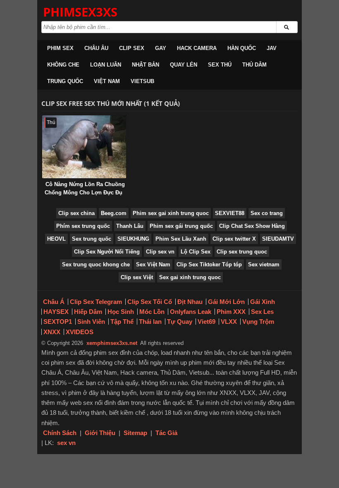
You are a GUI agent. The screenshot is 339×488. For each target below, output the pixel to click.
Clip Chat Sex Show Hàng (252, 226)
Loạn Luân (105, 65)
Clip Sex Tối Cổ (149, 301)
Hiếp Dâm (88, 311)
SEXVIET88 (229, 213)
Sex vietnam (263, 264)
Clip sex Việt (137, 277)
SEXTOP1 (57, 321)
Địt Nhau (190, 301)
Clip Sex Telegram (96, 301)
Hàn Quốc (241, 48)
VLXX (229, 321)
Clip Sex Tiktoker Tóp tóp (209, 264)
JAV (272, 48)
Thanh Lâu (129, 226)
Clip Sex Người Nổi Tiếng (107, 252)
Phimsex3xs (80, 12)
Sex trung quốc (91, 239)
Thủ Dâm (254, 65)
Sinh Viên (91, 321)
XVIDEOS (79, 331)
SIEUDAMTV (278, 239)
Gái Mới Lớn (226, 301)
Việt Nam (107, 81)
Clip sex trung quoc (242, 252)
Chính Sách (59, 432)
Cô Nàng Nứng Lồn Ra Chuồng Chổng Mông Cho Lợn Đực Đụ (85, 188)
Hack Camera (197, 48)
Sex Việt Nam (153, 264)
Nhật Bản (145, 65)
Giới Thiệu (100, 432)
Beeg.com (114, 213)
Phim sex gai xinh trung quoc (171, 213)
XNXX (51, 331)
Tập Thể (122, 321)
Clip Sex (131, 48)
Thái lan (150, 321)
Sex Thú (220, 65)
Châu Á (53, 301)
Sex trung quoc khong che (96, 264)
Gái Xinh (262, 301)
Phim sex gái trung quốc (181, 226)
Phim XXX (231, 311)
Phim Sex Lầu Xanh (180, 239)
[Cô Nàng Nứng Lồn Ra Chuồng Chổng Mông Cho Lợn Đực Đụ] (84, 147)
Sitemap (135, 432)
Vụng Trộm (258, 321)
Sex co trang (267, 213)
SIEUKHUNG (133, 239)
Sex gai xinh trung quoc (190, 277)
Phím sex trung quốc (83, 226)
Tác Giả (166, 432)
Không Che (63, 65)
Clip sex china (76, 213)
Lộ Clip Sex (195, 252)
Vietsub (142, 81)
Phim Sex (60, 48)
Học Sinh (120, 311)
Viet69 (206, 321)
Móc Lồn (152, 311)
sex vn (66, 442)
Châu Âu (96, 48)
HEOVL (56, 239)
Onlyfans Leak (190, 311)
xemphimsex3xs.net (111, 343)
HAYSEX (56, 311)
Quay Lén (183, 65)
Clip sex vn (160, 252)
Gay (160, 48)
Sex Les (262, 311)
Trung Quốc (65, 81)
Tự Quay (179, 321)
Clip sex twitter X (234, 239)
